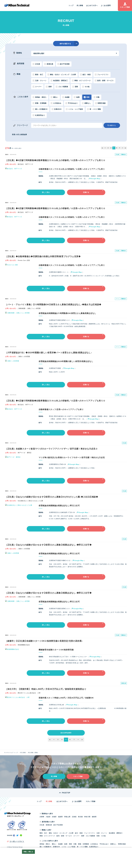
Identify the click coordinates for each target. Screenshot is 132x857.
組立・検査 (87, 74)
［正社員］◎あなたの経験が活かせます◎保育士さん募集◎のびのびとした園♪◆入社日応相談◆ (51, 497)
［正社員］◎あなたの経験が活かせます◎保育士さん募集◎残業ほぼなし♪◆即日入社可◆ (48, 545)
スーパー (38, 86)
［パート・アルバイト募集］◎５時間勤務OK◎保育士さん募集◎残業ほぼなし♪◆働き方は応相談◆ (53, 304)
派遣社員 (50, 64)
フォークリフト (103, 74)
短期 (78, 97)
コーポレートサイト (16, 841)
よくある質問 (106, 5)
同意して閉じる (28, 851)
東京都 (80, 817)
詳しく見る (46, 192)
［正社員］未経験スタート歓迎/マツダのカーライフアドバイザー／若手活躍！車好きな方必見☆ (51, 449)
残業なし (87, 103)
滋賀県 (60, 817)
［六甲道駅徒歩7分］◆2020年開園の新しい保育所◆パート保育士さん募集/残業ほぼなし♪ (48, 352)
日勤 (97, 97)
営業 (76, 86)
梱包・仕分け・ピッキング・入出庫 (63, 74)
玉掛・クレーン (41, 80)
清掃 (50, 86)
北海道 (74, 817)
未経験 (67, 97)
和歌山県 (67, 817)
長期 (88, 97)
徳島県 (94, 817)
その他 (87, 86)
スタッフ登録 (125, 7)
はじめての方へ (92, 5)
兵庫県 (42, 817)
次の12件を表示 (66, 733)
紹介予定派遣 (65, 64)
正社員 (37, 64)
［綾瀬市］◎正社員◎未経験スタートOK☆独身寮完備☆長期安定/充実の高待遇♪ (44, 641)
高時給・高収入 (41, 97)
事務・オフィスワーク (82, 80)
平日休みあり (73, 103)
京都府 (54, 817)
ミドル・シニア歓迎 (75, 109)
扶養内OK (58, 109)
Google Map (95, 178)
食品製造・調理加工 (60, 80)
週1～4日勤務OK (41, 109)
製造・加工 (39, 74)
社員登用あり (40, 115)
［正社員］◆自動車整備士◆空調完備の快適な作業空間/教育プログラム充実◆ (43, 256)
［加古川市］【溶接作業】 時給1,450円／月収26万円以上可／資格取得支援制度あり (45, 689)
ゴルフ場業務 (63, 86)
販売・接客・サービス (105, 80)
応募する (86, 192)
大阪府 (48, 817)
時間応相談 (102, 103)
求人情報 (80, 5)
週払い (55, 97)
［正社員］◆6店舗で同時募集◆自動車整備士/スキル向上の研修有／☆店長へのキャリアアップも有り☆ (55, 160)
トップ (71, 5)
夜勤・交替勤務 (41, 103)
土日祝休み (57, 103)
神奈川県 (87, 817)
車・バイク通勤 (95, 109)
